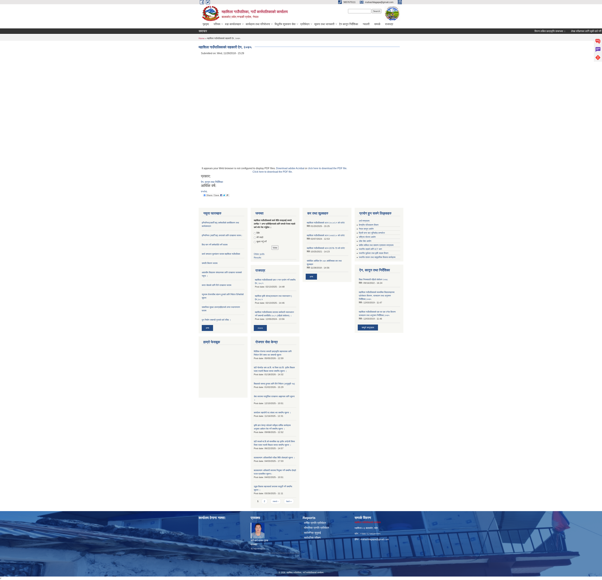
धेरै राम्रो (259, 237)
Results (257, 257)
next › (275, 501)
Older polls (259, 254)
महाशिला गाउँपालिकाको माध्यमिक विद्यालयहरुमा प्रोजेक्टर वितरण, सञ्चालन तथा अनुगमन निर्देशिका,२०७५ (376, 295)
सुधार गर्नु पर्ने (261, 241)
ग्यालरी (366, 24)
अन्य (207, 328)
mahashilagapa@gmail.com (374, 539)
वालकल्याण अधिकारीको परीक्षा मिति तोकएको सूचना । (274, 457)
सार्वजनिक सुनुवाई (312, 532)
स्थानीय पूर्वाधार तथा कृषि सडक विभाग (373, 253)
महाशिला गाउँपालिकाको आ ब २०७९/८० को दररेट (326, 235)
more (260, 328)
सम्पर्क (377, 24)
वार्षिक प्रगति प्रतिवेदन (315, 522)
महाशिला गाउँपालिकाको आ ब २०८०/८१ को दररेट (326, 222)
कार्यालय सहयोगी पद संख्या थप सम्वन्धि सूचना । (272, 412)
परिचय (217, 24)
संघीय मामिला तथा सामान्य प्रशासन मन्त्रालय (376, 245)
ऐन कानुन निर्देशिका (348, 24)
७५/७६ (204, 191)
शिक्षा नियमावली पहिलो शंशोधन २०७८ (373, 279)
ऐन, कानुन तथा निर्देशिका (212, 182)
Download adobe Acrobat (290, 168)
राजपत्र (389, 24)
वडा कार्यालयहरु (233, 24)
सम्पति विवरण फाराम (209, 263)
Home (202, 38)
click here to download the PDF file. (327, 168)
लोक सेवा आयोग (365, 241)
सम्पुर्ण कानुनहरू (368, 327)
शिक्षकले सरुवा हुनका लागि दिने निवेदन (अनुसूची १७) (274, 383)
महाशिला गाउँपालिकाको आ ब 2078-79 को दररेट (326, 248)
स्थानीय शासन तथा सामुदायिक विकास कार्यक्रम (377, 257)
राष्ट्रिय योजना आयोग (367, 237)
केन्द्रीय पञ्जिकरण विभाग (368, 225)
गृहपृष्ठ (206, 24)
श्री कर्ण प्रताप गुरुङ (259, 540)
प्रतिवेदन (304, 24)
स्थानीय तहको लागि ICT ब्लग (370, 249)
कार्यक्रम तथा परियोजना (258, 24)
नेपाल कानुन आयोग (366, 229)
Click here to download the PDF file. (273, 171)
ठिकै (258, 233)
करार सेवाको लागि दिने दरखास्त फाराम (216, 285)
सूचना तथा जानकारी (324, 24)
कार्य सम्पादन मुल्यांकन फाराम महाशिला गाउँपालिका (221, 254)
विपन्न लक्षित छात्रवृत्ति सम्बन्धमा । (534, 31)
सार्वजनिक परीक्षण (312, 537)
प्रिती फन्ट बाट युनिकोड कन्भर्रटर (372, 233)
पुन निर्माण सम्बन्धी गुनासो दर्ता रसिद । (216, 320)
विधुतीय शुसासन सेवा (285, 24)
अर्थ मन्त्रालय (364, 221)
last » (289, 501)
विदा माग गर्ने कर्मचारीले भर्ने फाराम (214, 244)
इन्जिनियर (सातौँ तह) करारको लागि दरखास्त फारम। (222, 235)
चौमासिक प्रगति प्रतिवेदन (316, 527)
